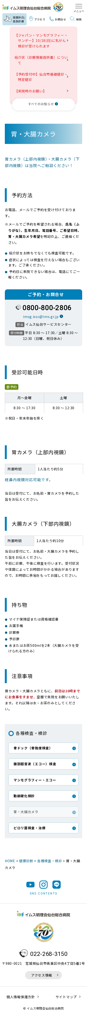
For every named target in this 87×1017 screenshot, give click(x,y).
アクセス (39, 19)
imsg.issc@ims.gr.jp (40, 316)
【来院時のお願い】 (32, 91)
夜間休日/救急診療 (19, 19)
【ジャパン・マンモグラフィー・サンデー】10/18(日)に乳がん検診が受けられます (43, 40)
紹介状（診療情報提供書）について (43, 60)
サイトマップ (66, 996)
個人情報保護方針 (21, 996)
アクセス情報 (41, 975)
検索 (79, 19)
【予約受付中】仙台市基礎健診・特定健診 (43, 77)
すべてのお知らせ (41, 104)
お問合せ (60, 19)
